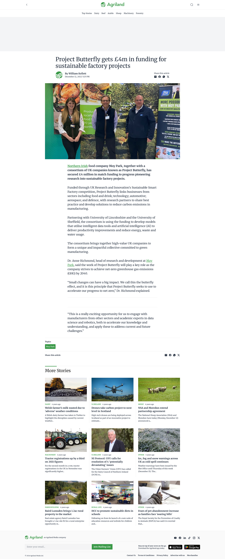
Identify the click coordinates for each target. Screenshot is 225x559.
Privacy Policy (162, 555)
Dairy (96, 13)
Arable (111, 13)
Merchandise (192, 555)
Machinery (129, 13)
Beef (103, 13)
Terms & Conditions (146, 555)
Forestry (139, 13)
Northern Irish (78, 166)
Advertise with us (177, 555)
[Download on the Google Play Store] (192, 547)
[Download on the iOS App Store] (175, 547)
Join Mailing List (102, 546)
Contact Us (131, 555)
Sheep (118, 13)
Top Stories (87, 13)
